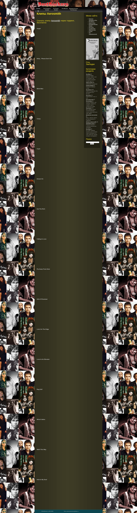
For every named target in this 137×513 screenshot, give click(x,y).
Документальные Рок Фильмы (73, 9)
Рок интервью (89, 101)
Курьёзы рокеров (89, 85)
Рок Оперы (88, 129)
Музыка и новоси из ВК (91, 121)
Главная (38, 8)
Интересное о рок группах (91, 115)
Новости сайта (89, 82)
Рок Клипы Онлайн (56, 9)
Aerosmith (55, 21)
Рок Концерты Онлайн (47, 9)
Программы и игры (90, 123)
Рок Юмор (88, 74)
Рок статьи (88, 95)
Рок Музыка (65, 8)
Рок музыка (88, 107)
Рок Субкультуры (89, 99)
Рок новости (88, 89)
